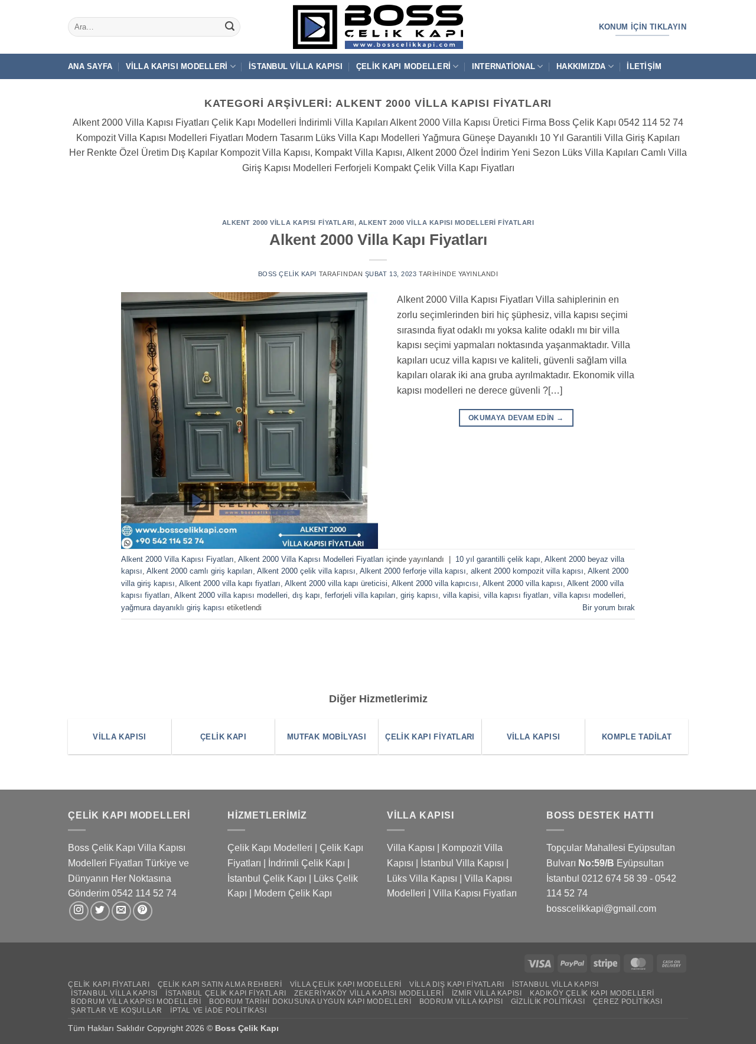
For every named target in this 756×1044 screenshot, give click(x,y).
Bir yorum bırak (608, 607)
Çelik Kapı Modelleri (403, 66)
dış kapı (306, 595)
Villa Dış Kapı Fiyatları (456, 984)
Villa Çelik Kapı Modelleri (346, 984)
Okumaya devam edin (515, 418)
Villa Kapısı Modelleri (177, 66)
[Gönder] (230, 27)
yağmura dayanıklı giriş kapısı (172, 607)
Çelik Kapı (259, 1028)
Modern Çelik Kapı (293, 893)
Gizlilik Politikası (548, 1001)
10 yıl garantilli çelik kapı (497, 559)
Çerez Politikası (628, 1001)
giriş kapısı (419, 595)
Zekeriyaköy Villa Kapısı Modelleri (369, 993)
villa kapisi (461, 595)
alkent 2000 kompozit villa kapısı (527, 571)
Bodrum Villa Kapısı (461, 1001)
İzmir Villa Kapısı (487, 993)
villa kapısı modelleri (588, 595)
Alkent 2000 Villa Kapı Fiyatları (378, 239)
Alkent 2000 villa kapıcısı (435, 583)
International (503, 66)
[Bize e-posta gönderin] (121, 911)
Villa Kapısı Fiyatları (475, 893)
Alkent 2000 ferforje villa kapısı (413, 571)
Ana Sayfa (90, 66)
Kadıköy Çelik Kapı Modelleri (592, 993)
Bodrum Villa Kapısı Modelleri (136, 1001)
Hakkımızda (581, 66)
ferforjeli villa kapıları (360, 595)
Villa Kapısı (411, 848)
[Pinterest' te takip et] (142, 911)
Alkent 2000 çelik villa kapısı (306, 571)
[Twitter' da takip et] (100, 911)
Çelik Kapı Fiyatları (108, 984)
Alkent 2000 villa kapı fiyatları (230, 583)
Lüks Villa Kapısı (422, 878)
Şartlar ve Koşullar (116, 1010)
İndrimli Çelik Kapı (306, 863)
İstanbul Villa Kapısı (296, 66)
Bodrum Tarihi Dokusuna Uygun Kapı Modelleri (310, 1001)
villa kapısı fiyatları (516, 595)
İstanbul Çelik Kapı (267, 878)
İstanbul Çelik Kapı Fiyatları (225, 993)
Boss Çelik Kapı (287, 273)
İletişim (644, 66)
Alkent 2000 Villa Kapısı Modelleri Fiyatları (447, 222)
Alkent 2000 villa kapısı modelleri (231, 595)
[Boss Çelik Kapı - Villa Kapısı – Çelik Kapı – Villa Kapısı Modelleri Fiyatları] (378, 27)
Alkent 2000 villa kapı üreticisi (336, 583)
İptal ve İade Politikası (218, 1010)
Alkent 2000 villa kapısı (523, 583)
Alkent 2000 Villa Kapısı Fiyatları (288, 222)
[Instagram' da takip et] (79, 911)
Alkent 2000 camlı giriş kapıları (199, 571)
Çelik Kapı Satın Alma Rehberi (220, 984)
